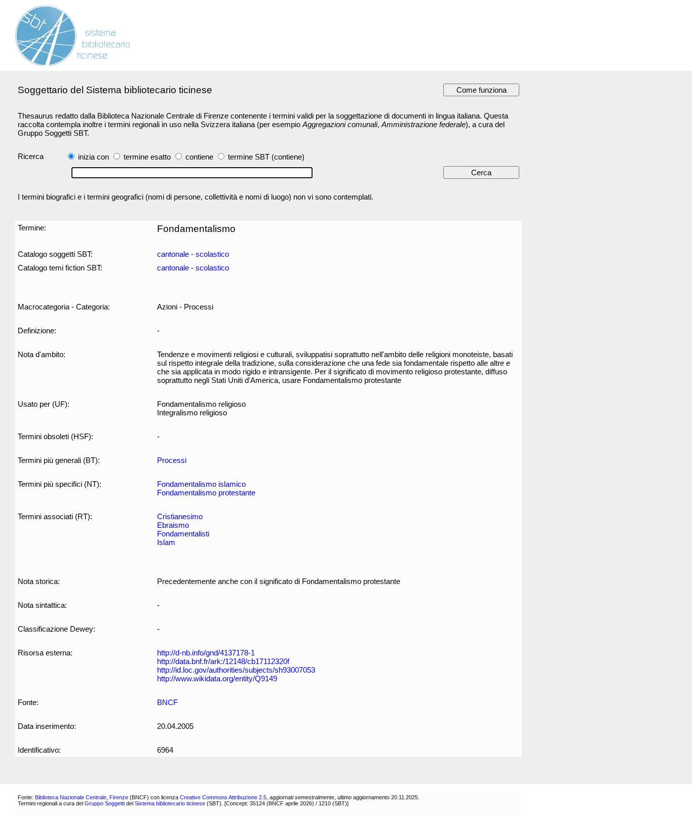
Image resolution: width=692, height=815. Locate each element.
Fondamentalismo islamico (201, 484)
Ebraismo (173, 525)
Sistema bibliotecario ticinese (170, 803)
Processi (171, 460)
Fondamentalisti (183, 533)
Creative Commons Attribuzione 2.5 (223, 797)
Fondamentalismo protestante (206, 492)
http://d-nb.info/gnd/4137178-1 (206, 652)
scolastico (212, 254)
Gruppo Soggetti (105, 803)
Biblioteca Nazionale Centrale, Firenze (81, 797)
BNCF (167, 702)
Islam (166, 542)
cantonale (173, 254)
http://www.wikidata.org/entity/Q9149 (217, 678)
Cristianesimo (180, 516)
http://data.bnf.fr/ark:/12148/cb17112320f (223, 661)
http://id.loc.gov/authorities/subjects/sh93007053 (236, 670)
